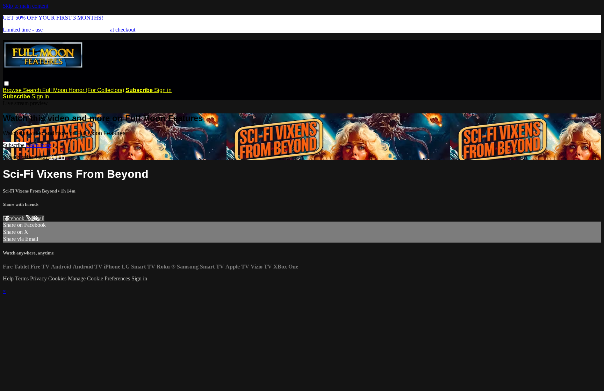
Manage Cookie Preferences (99, 278)
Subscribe (14, 145)
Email (37, 218)
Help (9, 278)
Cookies (58, 278)
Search (32, 90)
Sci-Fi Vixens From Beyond (30, 191)
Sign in (163, 90)
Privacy (39, 278)
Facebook (14, 218)
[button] (6, 83)
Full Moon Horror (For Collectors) (83, 90)
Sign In (40, 96)
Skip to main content (25, 6)
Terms (22, 278)
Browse (13, 90)
